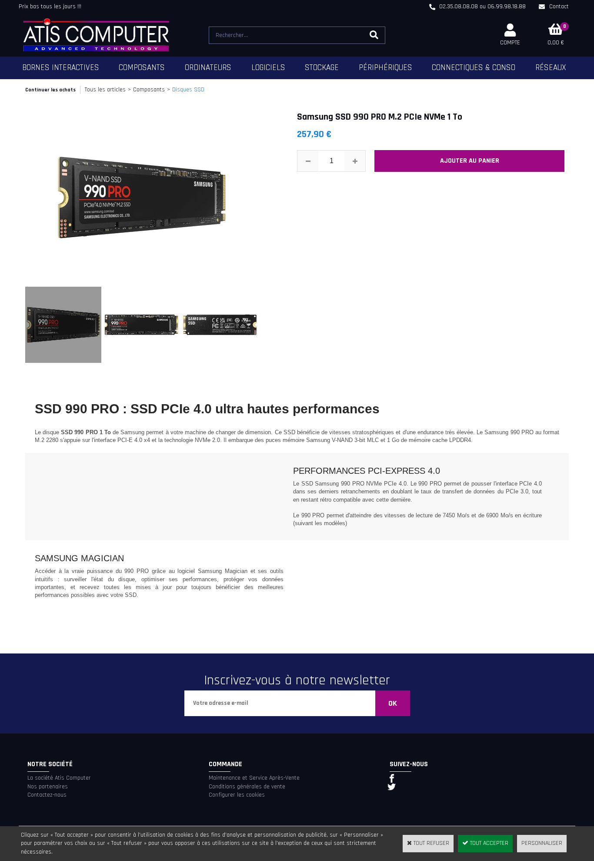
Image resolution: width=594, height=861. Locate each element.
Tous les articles (105, 90)
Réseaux (550, 67)
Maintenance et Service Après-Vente (254, 778)
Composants (142, 67)
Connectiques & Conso (473, 67)
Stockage (322, 67)
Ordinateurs (208, 67)
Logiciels (268, 67)
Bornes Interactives (60, 67)
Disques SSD (188, 90)
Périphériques (385, 67)
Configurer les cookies (237, 795)
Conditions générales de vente (247, 787)
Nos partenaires (47, 787)
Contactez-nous (47, 795)
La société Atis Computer (59, 778)
